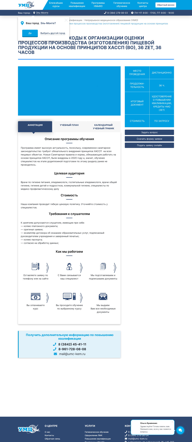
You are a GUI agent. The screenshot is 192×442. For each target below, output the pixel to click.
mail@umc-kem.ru (137, 438)
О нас (47, 432)
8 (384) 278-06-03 (117, 12)
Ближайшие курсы (56, 4)
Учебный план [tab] (69, 125)
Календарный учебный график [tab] (103, 127)
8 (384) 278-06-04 (138, 435)
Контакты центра (142, 4)
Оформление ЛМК (93, 435)
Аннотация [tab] (35, 125)
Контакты (49, 435)
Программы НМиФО (98, 4)
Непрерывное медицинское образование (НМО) (111, 20)
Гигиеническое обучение (121, 4)
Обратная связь (52, 438)
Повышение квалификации (77, 4)
